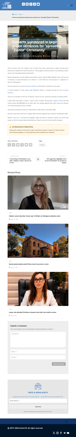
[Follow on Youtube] (38, 4)
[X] (9, 144)
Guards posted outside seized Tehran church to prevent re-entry (29, 264)
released (23, 110)
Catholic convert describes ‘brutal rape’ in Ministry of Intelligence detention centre (34, 216)
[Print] (30, 144)
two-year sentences (31, 86)
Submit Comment (58, 364)
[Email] (26, 144)
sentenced (23, 114)
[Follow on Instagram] (27, 4)
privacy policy (40, 411)
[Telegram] (17, 144)
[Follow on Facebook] (30, 4)
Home (15, 14)
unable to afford (58, 101)
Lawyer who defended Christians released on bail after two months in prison (32, 312)
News (20, 14)
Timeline (42, 145)
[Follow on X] (23, 4)
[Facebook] (13, 144)
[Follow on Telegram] (34, 4)
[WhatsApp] (22, 144)
